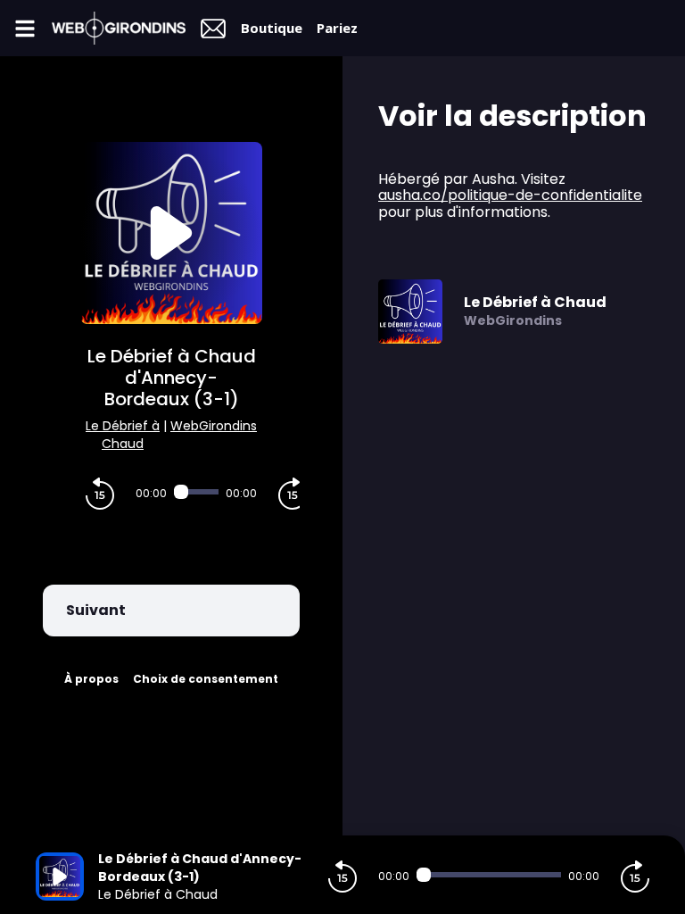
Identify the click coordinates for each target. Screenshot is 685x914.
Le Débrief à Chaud (123, 435)
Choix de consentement (205, 678)
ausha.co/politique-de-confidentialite (510, 195)
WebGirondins (213, 426)
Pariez (337, 28)
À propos (91, 678)
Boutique (271, 28)
